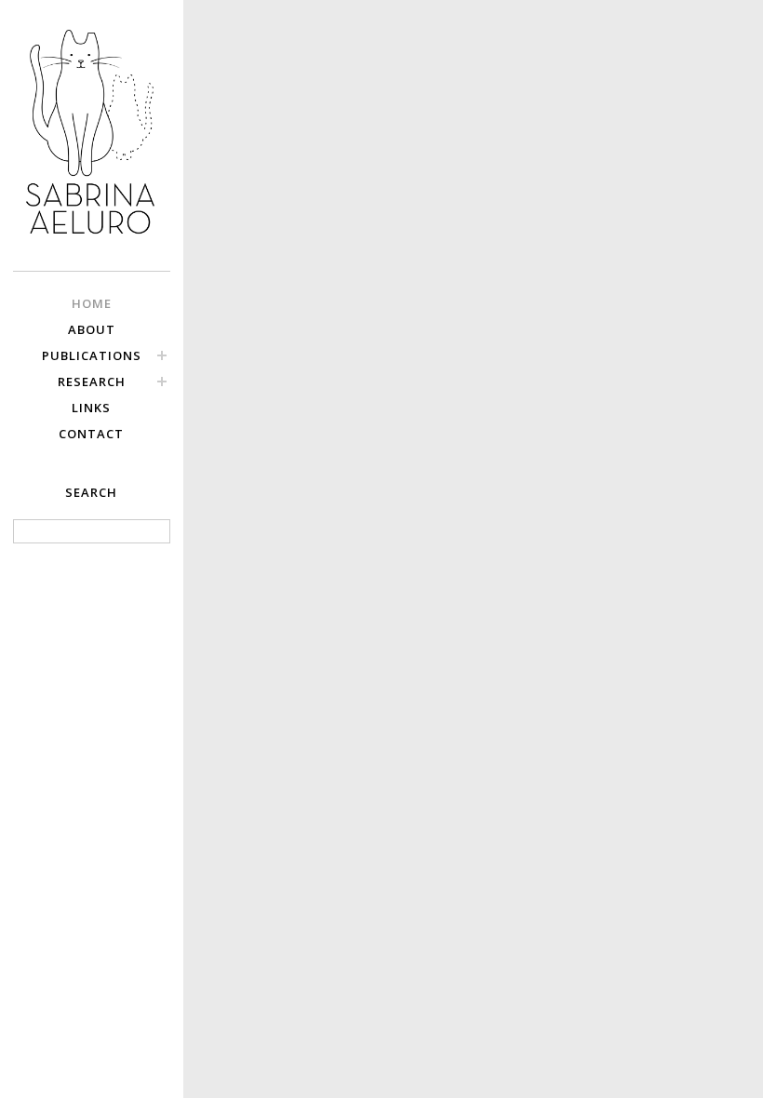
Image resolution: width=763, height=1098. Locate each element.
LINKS (91, 407)
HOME (92, 303)
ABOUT (91, 329)
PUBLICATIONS (91, 355)
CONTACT (91, 433)
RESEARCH (92, 381)
